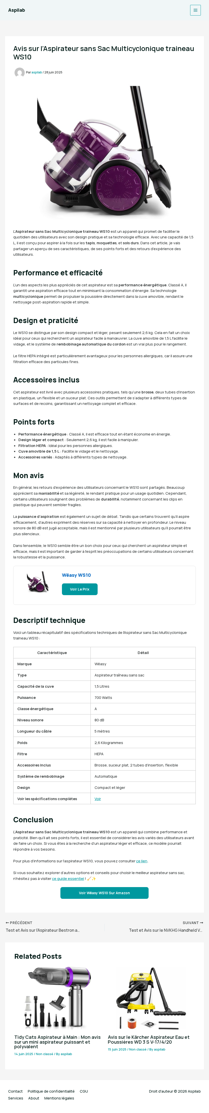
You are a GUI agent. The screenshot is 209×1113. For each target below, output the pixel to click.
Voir (98, 798)
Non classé (44, 1054)
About (33, 1098)
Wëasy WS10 (76, 575)
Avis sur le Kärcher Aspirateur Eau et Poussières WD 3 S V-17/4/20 (149, 1039)
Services (15, 1098)
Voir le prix (79, 589)
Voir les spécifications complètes (47, 798)
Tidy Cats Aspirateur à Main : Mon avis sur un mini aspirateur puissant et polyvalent (57, 1041)
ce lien (141, 860)
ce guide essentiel (68, 878)
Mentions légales (59, 1098)
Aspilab (16, 10)
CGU (84, 1091)
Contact (15, 1091)
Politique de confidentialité (51, 1091)
